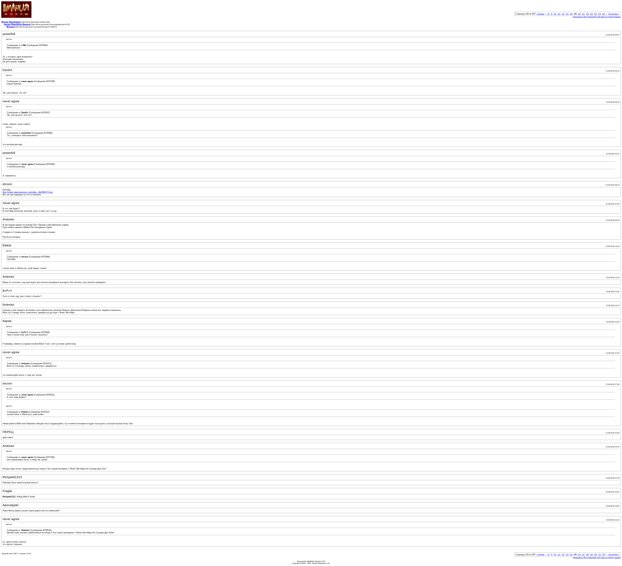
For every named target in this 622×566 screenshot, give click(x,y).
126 (579, 14)
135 (595, 14)
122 (563, 14)
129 (591, 14)
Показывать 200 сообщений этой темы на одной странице (597, 17)
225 (603, 14)
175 (599, 14)
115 (555, 14)
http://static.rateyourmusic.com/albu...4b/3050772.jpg (28, 192)
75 (552, 14)
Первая (540, 14)
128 (587, 14)
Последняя (613, 14)
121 (559, 14)
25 (548, 14)
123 (567, 14)
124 (571, 14)
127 (583, 14)
